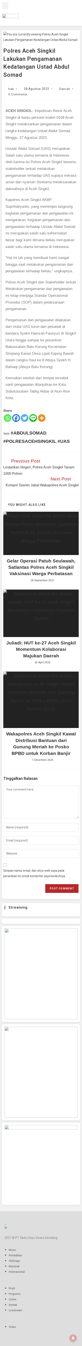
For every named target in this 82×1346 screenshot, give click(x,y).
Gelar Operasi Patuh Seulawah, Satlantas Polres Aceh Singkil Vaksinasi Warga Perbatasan (41, 567)
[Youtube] (60, 12)
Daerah (64, 89)
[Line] (33, 418)
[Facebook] (41, 12)
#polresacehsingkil (29, 441)
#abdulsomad (28, 432)
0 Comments (17, 94)
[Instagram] (48, 12)
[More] (41, 418)
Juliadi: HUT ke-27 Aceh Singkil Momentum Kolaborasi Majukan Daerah (41, 649)
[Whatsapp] (7, 418)
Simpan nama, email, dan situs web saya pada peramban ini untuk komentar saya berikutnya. (34, 873)
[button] (5, 5)
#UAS (64, 441)
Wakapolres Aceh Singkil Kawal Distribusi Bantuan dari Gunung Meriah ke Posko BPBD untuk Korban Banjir (41, 743)
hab (11, 89)
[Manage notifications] (73, 1338)
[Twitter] (54, 12)
